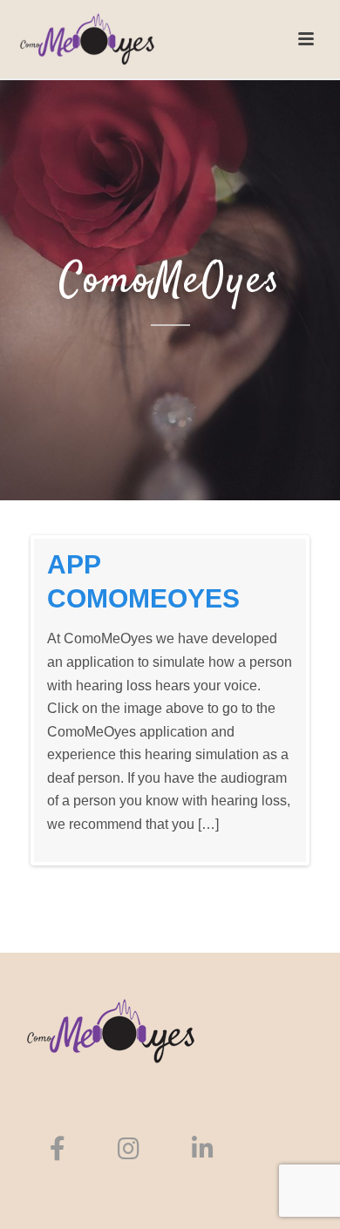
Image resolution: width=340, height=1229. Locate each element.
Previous (60, 700)
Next (279, 700)
